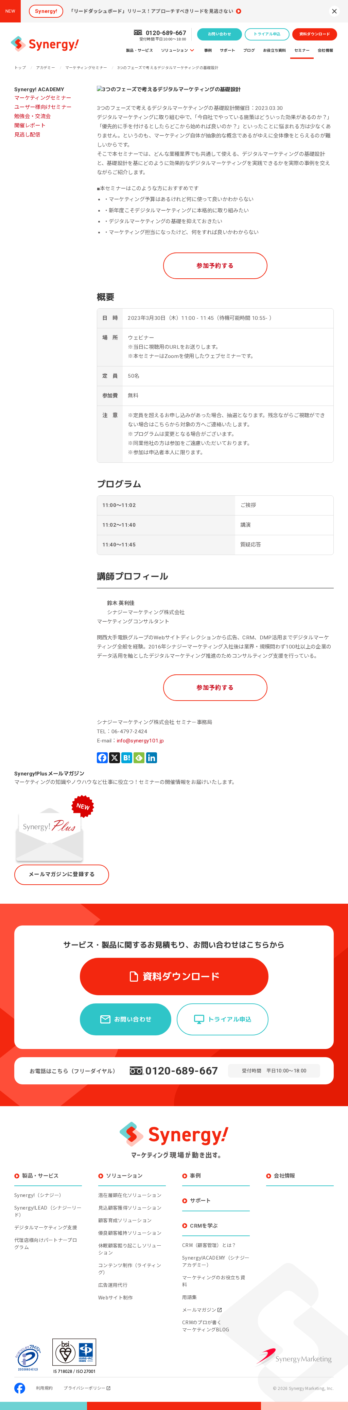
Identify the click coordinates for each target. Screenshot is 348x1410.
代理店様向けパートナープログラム (45, 1243)
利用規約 (44, 1388)
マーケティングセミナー (42, 98)
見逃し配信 (27, 135)
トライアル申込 (267, 34)
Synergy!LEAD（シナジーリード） (48, 1211)
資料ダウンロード (314, 34)
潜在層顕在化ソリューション (129, 1195)
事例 (208, 50)
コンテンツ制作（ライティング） (129, 1269)
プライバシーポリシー (84, 1388)
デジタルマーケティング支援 (45, 1227)
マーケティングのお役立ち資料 (213, 1281)
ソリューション (174, 50)
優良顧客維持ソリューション (129, 1232)
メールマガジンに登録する (62, 874)
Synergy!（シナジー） (39, 1195)
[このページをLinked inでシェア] (151, 757)
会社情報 (325, 50)
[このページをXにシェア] (114, 757)
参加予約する (215, 265)
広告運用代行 (112, 1284)
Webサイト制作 (115, 1297)
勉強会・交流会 (32, 116)
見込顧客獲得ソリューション (129, 1207)
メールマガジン (199, 1309)
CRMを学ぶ (204, 1226)
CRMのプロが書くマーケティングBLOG (205, 1326)
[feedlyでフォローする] (139, 757)
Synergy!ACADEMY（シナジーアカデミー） (215, 1261)
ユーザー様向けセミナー (42, 107)
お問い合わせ (219, 34)
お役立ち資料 (274, 50)
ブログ (249, 50)
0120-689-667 (181, 1070)
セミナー (302, 50)
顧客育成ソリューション (125, 1220)
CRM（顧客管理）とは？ (209, 1245)
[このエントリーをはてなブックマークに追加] (126, 757)
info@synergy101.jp (140, 741)
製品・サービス (139, 50)
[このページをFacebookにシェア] (102, 757)
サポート (227, 50)
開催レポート (30, 125)
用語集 (189, 1297)
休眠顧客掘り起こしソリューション (129, 1249)
